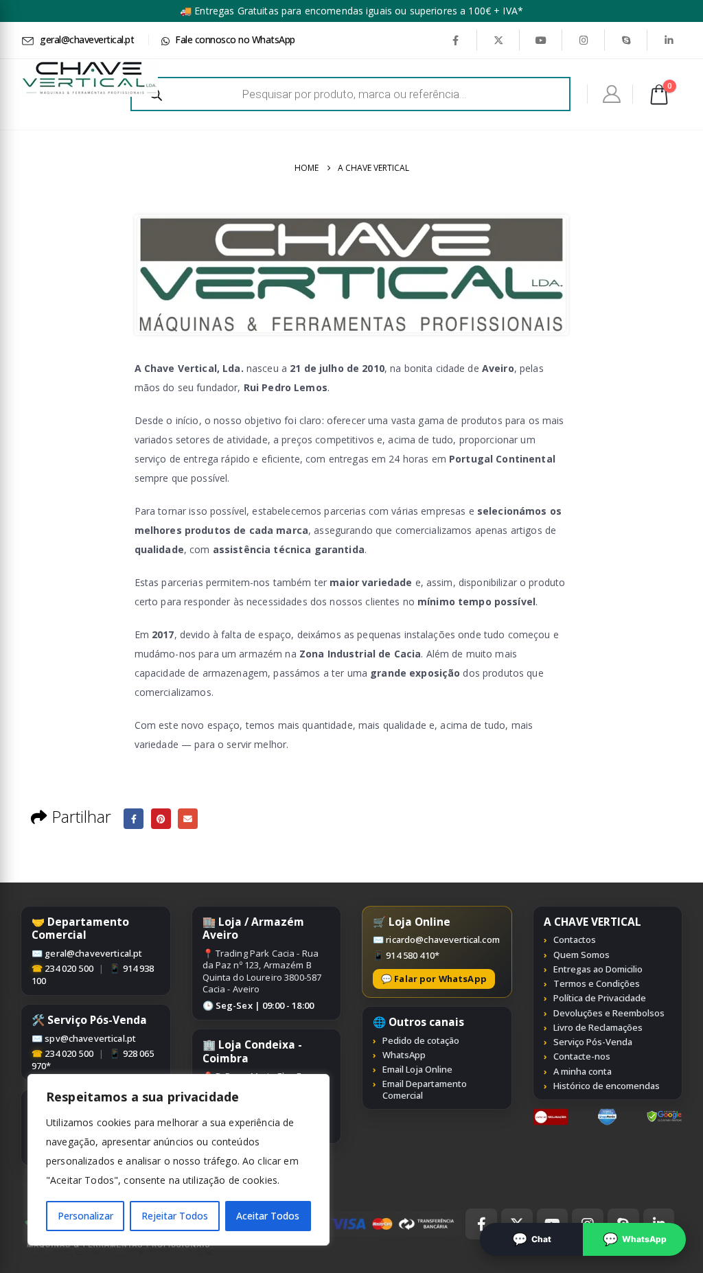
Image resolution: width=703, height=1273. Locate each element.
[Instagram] (584, 40)
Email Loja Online (417, 1069)
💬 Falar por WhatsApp (434, 978)
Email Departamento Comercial (424, 1089)
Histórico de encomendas (606, 1085)
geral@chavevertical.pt (93, 953)
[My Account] (612, 94)
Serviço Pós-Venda (592, 1041)
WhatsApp (404, 1054)
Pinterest (161, 818)
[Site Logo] (89, 78)
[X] (498, 40)
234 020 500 (69, 968)
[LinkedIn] (669, 40)
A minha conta (582, 1071)
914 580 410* (412, 955)
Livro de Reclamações (598, 1027)
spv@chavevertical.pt (90, 1038)
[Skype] (626, 40)
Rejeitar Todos (174, 1215)
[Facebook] (455, 40)
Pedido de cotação (420, 1040)
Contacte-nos (581, 1056)
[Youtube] (541, 40)
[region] (178, 1160)
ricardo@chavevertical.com (443, 939)
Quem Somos (581, 954)
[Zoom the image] (551, 1115)
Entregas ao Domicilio (598, 968)
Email (188, 818)
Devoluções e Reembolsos (609, 1012)
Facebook (133, 818)
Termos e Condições (596, 983)
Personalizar (85, 1215)
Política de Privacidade (599, 997)
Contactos (574, 939)
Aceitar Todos (267, 1215)
